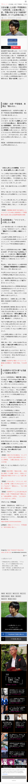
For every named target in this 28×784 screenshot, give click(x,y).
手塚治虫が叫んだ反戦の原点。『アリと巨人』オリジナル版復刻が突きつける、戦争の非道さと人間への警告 (13, 563)
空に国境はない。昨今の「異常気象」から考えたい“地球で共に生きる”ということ (17, 736)
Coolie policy (5, 774)
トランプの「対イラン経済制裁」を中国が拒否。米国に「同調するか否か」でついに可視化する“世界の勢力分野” (17, 709)
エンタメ (5, 17)
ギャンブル (16, 593)
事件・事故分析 (6, 596)
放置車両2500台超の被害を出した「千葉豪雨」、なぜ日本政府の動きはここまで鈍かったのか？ (17, 745)
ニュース (23, 593)
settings (14, 780)
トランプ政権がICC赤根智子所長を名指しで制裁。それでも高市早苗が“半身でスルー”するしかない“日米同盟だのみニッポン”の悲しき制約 (17, 700)
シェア (10, 40)
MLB (4, 593)
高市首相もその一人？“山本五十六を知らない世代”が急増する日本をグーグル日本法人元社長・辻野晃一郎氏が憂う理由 (17, 691)
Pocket (16, 47)
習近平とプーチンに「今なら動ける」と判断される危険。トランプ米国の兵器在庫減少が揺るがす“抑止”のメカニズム (17, 753)
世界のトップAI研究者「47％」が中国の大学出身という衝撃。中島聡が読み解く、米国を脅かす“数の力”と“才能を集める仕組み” (20, 724)
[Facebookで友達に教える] (14, 633)
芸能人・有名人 (12, 599)
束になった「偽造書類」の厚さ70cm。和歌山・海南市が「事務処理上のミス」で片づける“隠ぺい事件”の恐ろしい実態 (14, 680)
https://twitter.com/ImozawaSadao (11, 521)
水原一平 (4, 599)
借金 (13, 596)
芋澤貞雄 (19, 17)
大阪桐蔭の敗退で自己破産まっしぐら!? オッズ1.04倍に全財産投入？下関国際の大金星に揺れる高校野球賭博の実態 (14, 212)
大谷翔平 (19, 596)
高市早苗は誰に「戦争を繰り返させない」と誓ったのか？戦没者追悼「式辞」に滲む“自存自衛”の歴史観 (7, 724)
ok (13, 777)
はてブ (11, 43)
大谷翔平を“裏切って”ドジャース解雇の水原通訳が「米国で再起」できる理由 (14, 363)
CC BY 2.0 (8, 552)
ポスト (6, 47)
